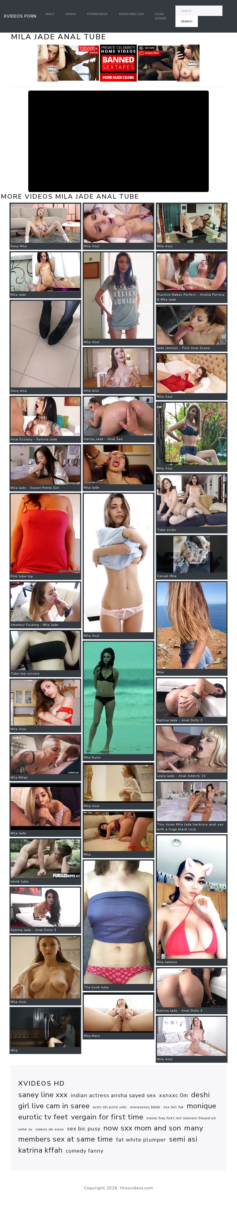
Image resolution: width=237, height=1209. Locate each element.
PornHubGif (97, 14)
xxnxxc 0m (173, 1095)
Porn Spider (160, 16)
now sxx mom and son (142, 1128)
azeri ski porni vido (110, 1107)
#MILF (50, 14)
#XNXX (71, 14)
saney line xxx (43, 1095)
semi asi (183, 1139)
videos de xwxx (49, 1129)
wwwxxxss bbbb (145, 1107)
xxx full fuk (173, 1107)
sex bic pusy (83, 1128)
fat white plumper (141, 1139)
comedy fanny (84, 1150)
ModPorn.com (131, 14)
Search (186, 21)
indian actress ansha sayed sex (113, 1095)
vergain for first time (107, 1117)
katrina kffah (40, 1150)
